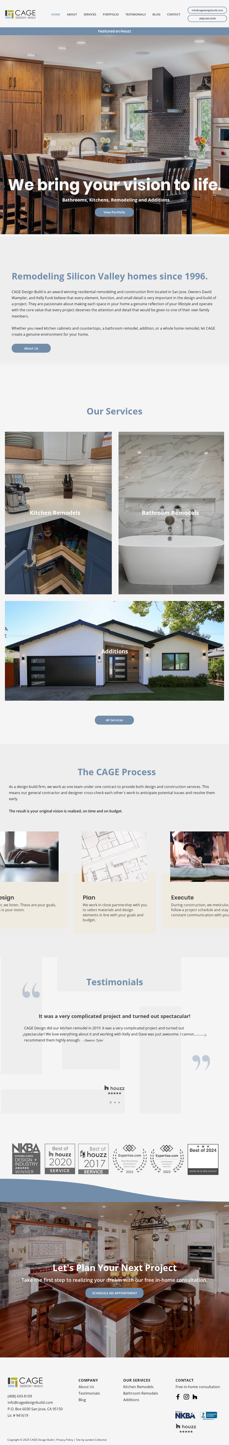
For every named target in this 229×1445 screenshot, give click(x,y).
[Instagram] (186, 1396)
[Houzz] (195, 1396)
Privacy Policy (64, 1440)
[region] (114, 887)
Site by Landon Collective (91, 1440)
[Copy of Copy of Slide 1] (115, 1102)
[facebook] (178, 1396)
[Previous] (28, 1035)
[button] (88, 14)
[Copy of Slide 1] (111, 1102)
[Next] (200, 1035)
